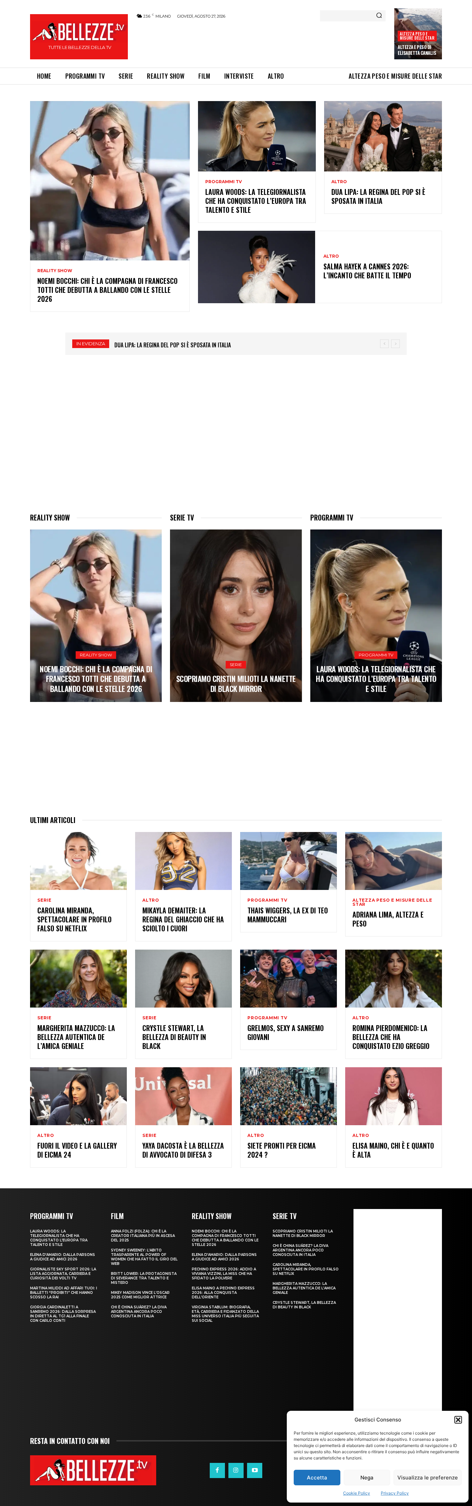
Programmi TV (223, 182)
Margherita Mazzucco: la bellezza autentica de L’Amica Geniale (76, 1037)
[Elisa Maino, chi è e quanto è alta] (393, 1096)
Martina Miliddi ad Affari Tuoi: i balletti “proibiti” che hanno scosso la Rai (63, 1292)
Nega (367, 1477)
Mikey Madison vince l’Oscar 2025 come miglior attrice (140, 1294)
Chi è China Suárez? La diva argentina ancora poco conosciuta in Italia (139, 1311)
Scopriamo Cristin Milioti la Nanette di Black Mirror (236, 683)
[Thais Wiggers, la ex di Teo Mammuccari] (288, 861)
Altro (339, 182)
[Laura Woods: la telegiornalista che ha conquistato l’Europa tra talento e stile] (257, 136)
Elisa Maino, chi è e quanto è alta (393, 1150)
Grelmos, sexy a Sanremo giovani (285, 1032)
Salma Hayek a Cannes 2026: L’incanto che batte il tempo (367, 270)
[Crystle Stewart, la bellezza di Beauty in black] (183, 979)
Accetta (317, 1477)
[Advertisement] (260, 42)
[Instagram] (236, 1470)
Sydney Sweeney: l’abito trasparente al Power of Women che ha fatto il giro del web (144, 1257)
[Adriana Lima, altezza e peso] (393, 861)
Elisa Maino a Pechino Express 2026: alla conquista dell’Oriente (223, 1292)
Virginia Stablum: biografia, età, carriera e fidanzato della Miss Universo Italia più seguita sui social (225, 1314)
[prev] (384, 343)
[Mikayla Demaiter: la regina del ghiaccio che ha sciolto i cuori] (183, 861)
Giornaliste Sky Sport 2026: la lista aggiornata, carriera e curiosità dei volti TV (63, 1273)
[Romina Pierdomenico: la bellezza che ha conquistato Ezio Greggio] (393, 979)
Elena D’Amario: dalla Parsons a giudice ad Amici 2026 (62, 1256)
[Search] (379, 15)
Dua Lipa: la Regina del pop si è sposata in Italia (378, 196)
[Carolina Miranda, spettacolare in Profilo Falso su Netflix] (78, 861)
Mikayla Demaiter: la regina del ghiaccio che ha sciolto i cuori (183, 919)
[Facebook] (217, 1470)
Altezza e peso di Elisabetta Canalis (417, 49)
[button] (458, 1419)
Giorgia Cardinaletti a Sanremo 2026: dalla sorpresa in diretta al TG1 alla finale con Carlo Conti (63, 1314)
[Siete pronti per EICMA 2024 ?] (288, 1096)
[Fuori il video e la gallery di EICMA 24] (78, 1096)
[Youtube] (254, 1470)
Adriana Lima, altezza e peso (388, 919)
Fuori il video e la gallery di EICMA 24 (77, 1150)
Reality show (54, 271)
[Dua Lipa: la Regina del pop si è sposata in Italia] (383, 136)
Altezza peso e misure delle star (417, 36)
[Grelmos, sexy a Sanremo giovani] (288, 979)
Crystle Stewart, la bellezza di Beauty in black (174, 1037)
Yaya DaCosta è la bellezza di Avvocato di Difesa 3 (183, 1150)
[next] (395, 343)
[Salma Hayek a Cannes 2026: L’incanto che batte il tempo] (256, 267)
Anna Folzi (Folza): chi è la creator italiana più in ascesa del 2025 (143, 1235)
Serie (236, 664)
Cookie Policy (356, 1493)
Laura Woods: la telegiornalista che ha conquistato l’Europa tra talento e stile (255, 201)
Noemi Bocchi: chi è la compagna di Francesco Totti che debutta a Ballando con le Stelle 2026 (107, 290)
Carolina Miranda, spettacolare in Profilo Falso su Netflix (74, 919)
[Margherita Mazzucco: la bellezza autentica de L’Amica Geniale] (78, 979)
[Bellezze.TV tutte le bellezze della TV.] (93, 1470)
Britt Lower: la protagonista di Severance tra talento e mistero (144, 1278)
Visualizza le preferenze (427, 1477)
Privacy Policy (395, 1493)
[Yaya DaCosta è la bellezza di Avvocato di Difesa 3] (183, 1096)
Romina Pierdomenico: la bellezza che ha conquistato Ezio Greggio (390, 1037)
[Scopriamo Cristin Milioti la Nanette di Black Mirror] (236, 615)
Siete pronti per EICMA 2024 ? (281, 1150)
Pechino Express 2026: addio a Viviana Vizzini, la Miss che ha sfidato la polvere (224, 1273)
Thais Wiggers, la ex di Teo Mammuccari (287, 914)
